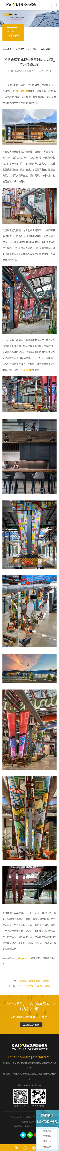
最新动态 (7, 49)
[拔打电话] (34, 1147)
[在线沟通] (16, 1147)
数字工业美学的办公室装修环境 (34, 985)
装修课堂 (19, 49)
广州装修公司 (25, 370)
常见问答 (45, 49)
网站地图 (18, 1126)
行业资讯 (32, 49)
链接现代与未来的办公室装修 (34, 981)
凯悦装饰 (21, 5)
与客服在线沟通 (31, 1025)
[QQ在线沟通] (25, 1147)
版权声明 (29, 1126)
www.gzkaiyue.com (21, 958)
